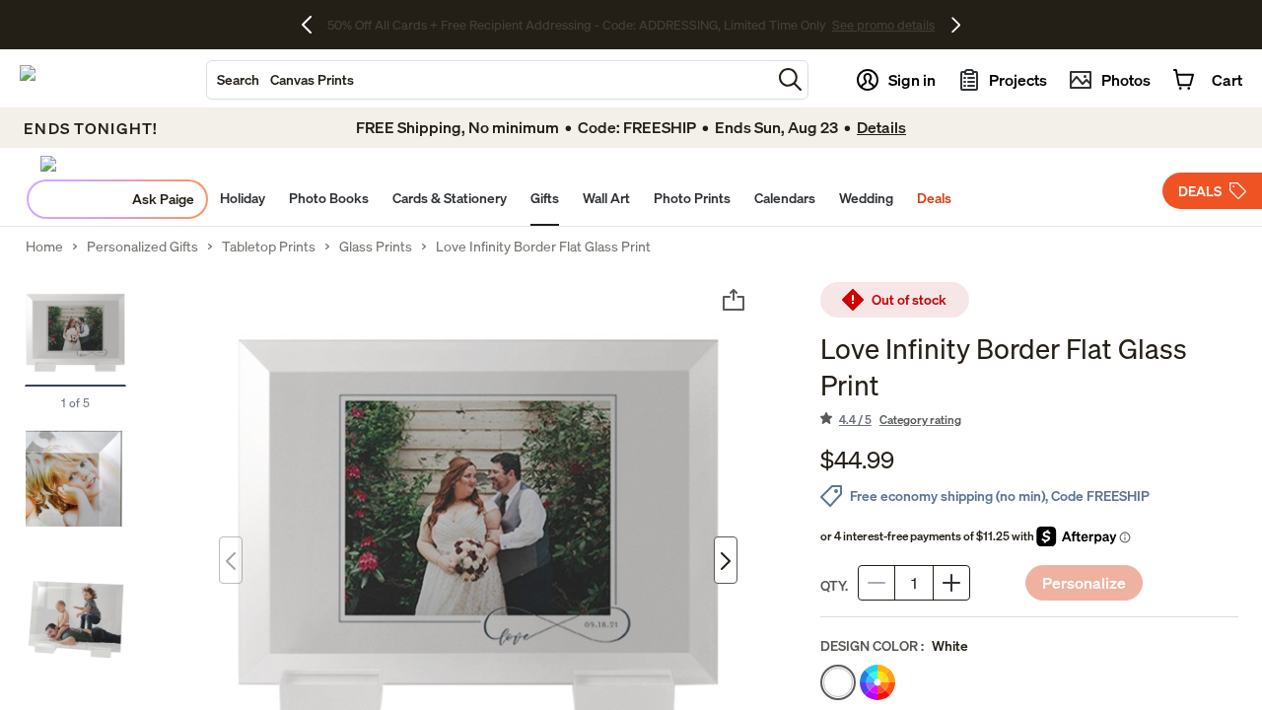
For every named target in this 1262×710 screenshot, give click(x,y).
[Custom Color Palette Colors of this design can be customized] (877, 682)
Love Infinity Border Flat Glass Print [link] (543, 246)
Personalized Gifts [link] (142, 246)
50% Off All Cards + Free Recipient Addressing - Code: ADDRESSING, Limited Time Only (576, 25)
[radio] (838, 682)
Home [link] (44, 246)
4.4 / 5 (900, 419)
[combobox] (489, 80)
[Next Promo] (955, 25)
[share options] (733, 300)
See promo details (883, 25)
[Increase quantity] (951, 583)
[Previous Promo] (314, 25)
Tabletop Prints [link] (269, 246)
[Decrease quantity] (876, 583)
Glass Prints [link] (375, 246)
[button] (790, 79)
